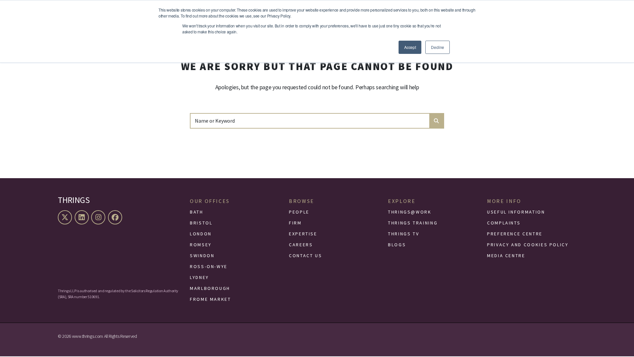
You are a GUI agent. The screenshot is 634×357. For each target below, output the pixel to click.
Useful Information (516, 212)
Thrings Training (413, 223)
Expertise (303, 234)
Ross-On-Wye (209, 266)
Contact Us (305, 255)
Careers (301, 245)
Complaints (503, 223)
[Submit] (436, 121)
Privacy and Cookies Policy (528, 245)
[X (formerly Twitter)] (66, 217)
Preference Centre (515, 234)
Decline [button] (437, 47)
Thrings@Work (410, 212)
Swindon (202, 255)
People (299, 212)
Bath (196, 212)
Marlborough (210, 288)
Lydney (199, 277)
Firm (295, 223)
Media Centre (506, 255)
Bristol (201, 223)
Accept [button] (410, 47)
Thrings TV (403, 234)
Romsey (201, 245)
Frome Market (210, 299)
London (201, 234)
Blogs (397, 245)
